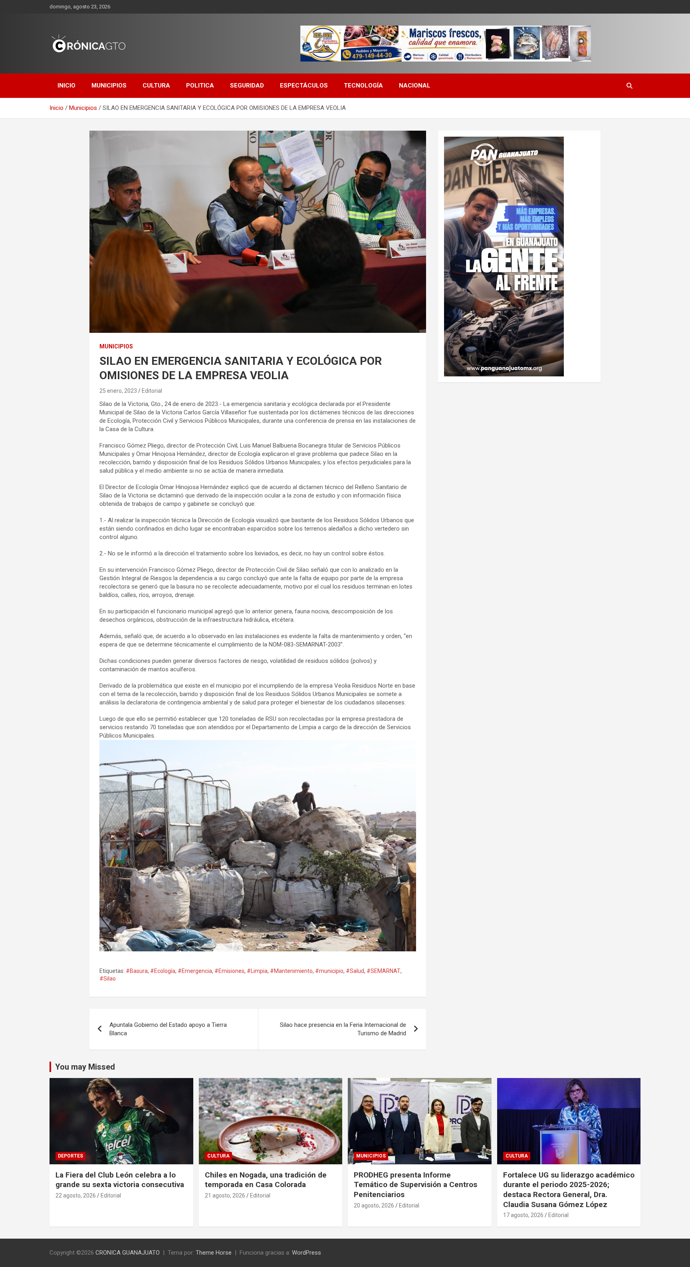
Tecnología (363, 85)
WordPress (306, 1252)
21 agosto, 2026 (225, 1195)
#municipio (329, 971)
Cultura (156, 85)
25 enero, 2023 (118, 391)
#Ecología (162, 971)
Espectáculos (304, 85)
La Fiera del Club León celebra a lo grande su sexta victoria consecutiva (120, 1179)
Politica (200, 85)
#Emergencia (195, 971)
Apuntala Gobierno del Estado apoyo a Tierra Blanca (168, 1029)
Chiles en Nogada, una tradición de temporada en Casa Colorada (266, 1179)
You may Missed (85, 1067)
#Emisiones (229, 971)
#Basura (137, 971)
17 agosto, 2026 (523, 1215)
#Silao (107, 978)
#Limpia (257, 971)
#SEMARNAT (384, 971)
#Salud (355, 971)
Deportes (70, 1156)
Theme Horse (214, 1252)
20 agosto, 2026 (374, 1205)
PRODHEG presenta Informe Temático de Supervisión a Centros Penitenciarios (415, 1184)
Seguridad (247, 85)
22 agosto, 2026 (76, 1195)
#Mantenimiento (291, 971)
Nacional (414, 85)
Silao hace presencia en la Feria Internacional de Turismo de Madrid (343, 1029)
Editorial (152, 391)
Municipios (109, 85)
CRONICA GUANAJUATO (127, 1252)
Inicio (66, 85)
